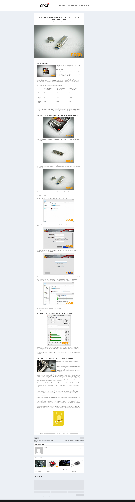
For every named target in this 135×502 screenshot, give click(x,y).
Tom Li (51, 21)
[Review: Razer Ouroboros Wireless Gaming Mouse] (40, 463)
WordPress (51, 500)
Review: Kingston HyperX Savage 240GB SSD (52, 469)
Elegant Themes (41, 500)
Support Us (83, 5)
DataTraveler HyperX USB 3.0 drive (43, 400)
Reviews (63, 5)
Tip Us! (87, 5)
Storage (63, 21)
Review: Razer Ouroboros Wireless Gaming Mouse (40, 469)
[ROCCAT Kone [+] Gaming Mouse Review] (77, 463)
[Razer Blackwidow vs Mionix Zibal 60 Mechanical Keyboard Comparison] (64, 463)
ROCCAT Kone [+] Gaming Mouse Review (76, 469)
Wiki (79, 5)
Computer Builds (74, 5)
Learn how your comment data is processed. (55, 496)
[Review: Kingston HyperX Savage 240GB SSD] (52, 464)
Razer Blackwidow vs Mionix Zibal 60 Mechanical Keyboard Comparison (64, 468)
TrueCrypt (51, 80)
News (60, 5)
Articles (68, 5)
